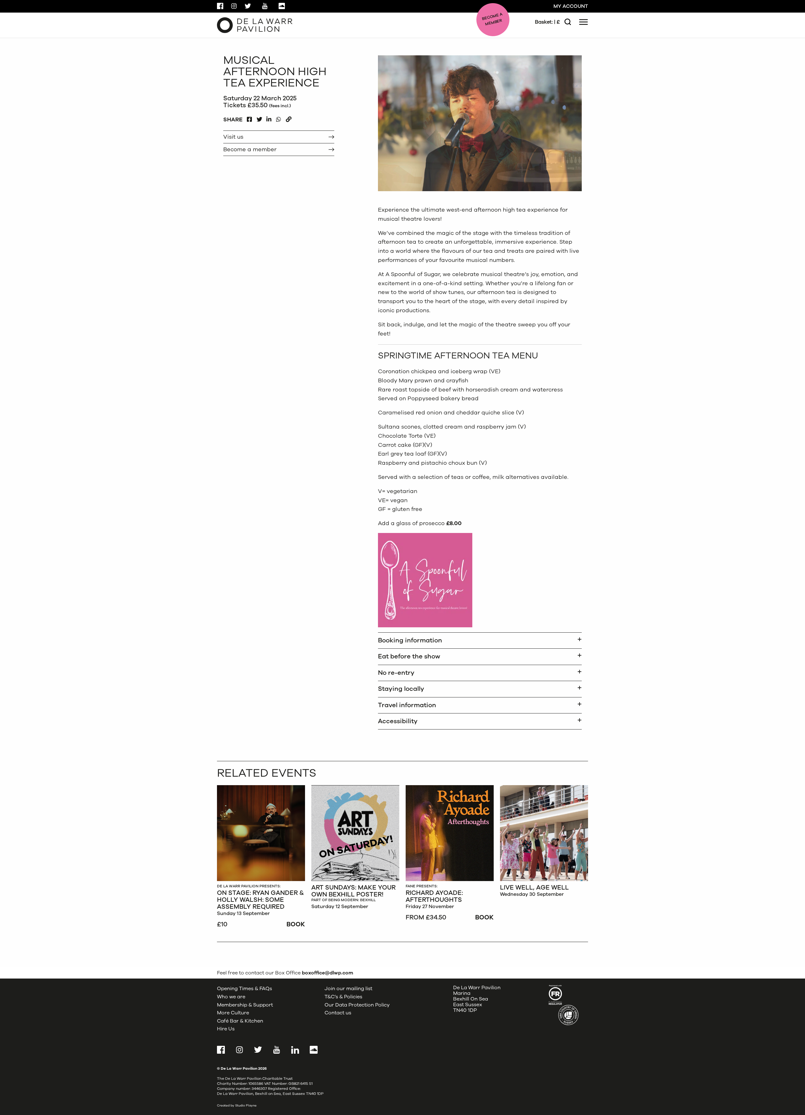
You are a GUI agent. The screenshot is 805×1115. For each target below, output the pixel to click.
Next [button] (579, 188)
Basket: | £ (547, 22)
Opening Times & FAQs (244, 988)
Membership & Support (245, 1004)
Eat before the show (409, 656)
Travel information (407, 705)
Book (295, 924)
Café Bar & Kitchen (240, 1021)
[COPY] (288, 117)
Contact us (338, 1012)
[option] (261, 857)
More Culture (233, 1012)
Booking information (410, 640)
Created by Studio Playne (237, 1105)
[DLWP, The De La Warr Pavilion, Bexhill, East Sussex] (254, 24)
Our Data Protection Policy (357, 1004)
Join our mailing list (348, 988)
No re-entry (396, 672)
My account (570, 6)
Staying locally (401, 689)
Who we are (231, 996)
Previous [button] (570, 188)
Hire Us (226, 1028)
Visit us (233, 137)
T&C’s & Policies (343, 996)
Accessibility (398, 721)
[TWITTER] (259, 117)
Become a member (249, 149)
